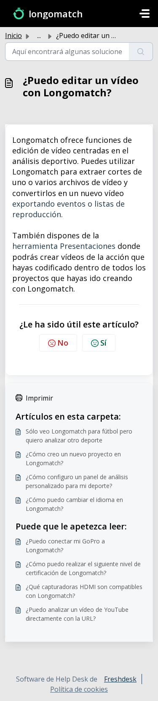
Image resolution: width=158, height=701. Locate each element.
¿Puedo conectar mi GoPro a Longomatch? (65, 545)
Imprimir (39, 398)
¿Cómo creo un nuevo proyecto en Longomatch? (73, 458)
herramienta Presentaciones (63, 246)
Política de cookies (79, 689)
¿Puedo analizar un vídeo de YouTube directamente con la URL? (77, 614)
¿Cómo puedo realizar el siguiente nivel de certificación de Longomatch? (83, 568)
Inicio (13, 35)
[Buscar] (141, 51)
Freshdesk (120, 679)
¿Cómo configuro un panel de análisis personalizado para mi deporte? (77, 481)
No (62, 343)
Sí (103, 343)
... (39, 35)
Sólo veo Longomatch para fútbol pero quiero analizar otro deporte (79, 435)
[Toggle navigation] (144, 13)
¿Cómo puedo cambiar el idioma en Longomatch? (74, 504)
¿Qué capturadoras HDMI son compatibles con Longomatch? (84, 591)
